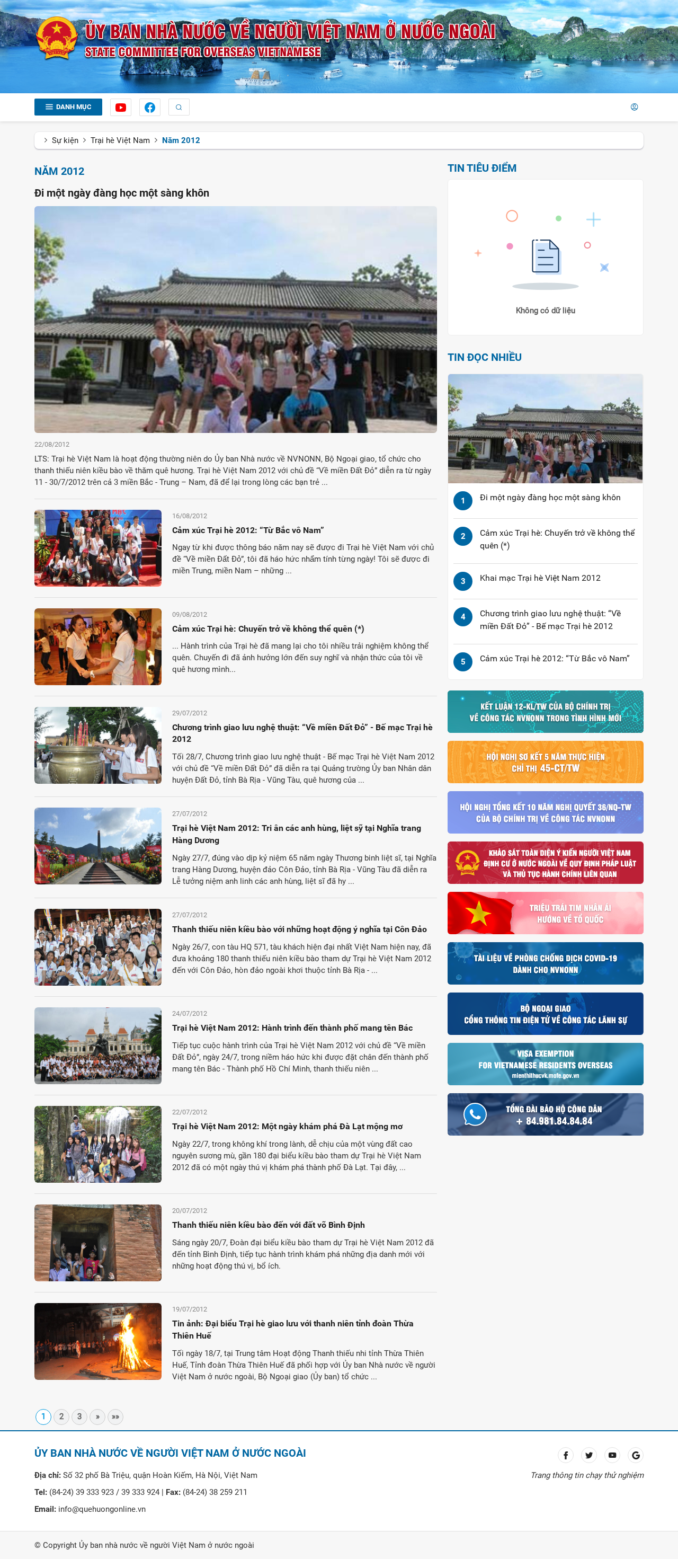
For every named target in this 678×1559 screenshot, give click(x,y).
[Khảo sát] (546, 862)
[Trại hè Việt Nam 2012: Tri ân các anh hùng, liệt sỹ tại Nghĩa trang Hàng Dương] (98, 846)
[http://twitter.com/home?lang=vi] (589, 1455)
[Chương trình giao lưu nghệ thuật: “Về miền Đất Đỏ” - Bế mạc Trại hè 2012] (98, 744)
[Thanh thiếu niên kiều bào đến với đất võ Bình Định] (98, 1242)
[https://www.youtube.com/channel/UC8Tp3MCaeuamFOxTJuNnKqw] (120, 107)
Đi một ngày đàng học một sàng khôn (121, 193)
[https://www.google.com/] (636, 1455)
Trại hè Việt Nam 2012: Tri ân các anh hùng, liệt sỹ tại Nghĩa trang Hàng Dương (296, 834)
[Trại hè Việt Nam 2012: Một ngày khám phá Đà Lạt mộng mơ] (98, 1143)
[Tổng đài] (546, 1114)
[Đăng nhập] (634, 107)
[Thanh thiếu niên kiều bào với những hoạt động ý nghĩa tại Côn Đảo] (98, 946)
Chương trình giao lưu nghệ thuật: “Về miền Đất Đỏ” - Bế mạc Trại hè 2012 (302, 733)
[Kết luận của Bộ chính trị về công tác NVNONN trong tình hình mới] (546, 711)
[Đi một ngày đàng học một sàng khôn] (235, 319)
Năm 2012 (181, 140)
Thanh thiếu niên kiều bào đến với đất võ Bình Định (268, 1225)
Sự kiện (65, 140)
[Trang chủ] (265, 38)
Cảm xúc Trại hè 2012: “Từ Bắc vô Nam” (248, 530)
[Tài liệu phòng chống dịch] (546, 963)
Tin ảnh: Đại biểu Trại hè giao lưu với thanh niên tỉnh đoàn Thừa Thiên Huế (293, 1329)
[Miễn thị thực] (546, 1063)
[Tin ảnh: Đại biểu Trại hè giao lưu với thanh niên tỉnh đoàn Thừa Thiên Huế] (98, 1340)
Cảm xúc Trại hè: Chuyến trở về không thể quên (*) (268, 629)
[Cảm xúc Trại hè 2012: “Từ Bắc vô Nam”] (98, 547)
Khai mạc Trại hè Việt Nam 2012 (540, 578)
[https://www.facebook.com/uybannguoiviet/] (149, 107)
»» (115, 1416)
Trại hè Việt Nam (120, 140)
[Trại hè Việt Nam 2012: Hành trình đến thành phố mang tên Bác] (98, 1045)
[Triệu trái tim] (546, 912)
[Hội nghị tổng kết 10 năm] (546, 812)
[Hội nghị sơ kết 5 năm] (546, 761)
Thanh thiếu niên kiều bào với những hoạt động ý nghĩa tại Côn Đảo (299, 929)
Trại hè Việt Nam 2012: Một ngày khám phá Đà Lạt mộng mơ (287, 1126)
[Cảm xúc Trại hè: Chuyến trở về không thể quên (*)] (98, 646)
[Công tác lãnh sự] (546, 1013)
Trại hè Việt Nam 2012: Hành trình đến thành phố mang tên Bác (292, 1028)
